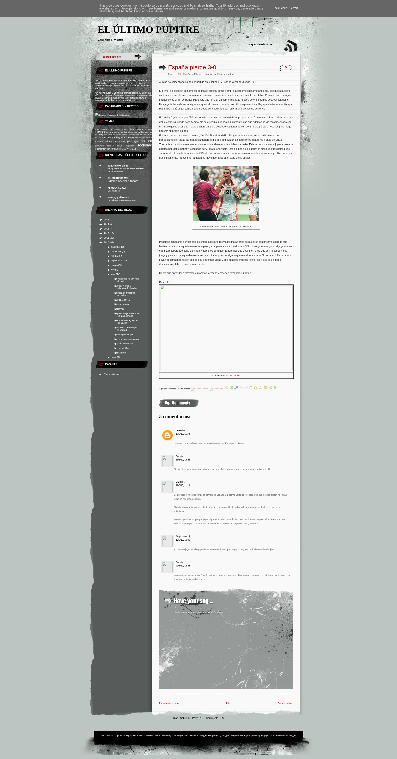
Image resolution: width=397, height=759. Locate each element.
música (111, 137)
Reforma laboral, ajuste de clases (126, 321)
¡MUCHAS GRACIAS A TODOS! (123, 181)
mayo (114, 357)
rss (270, 44)
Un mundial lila (121, 348)
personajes (132, 141)
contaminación (120, 129)
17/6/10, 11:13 (183, 485)
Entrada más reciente (169, 703)
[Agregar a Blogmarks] (275, 389)
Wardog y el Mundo (118, 197)
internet (108, 135)
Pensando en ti (121, 304)
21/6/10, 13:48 (183, 565)
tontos (117, 149)
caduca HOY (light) (118, 165)
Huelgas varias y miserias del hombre (126, 286)
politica (146, 141)
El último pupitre (148, 29)
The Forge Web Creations (185, 735)
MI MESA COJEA (117, 188)
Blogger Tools (268, 735)
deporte (139, 129)
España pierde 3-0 (123, 343)
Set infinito (119, 309)
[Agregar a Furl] (256, 389)
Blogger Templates (209, 735)
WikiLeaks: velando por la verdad (126, 328)
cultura (131, 129)
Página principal (111, 374)
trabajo (123, 149)
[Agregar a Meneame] (227, 389)
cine (110, 129)
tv (128, 149)
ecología (148, 129)
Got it (295, 8)
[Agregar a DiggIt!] (241, 389)
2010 (107, 242)
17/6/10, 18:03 (183, 540)
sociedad (144, 145)
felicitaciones (134, 132)
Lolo (178, 430)
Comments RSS (215, 718)
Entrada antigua (285, 703)
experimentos (120, 132)
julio (113, 269)
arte (97, 129)
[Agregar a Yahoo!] (246, 389)
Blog (175, 718)
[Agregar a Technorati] (232, 389)
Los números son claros (126, 339)
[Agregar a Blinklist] (271, 389)
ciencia (103, 129)
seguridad (130, 146)
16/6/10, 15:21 (183, 459)
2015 (107, 219)
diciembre (116, 247)
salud (119, 146)
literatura (117, 134)
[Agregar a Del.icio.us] (236, 389)
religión (110, 146)
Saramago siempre (123, 334)
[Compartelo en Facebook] (200, 389)
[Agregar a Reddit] (261, 389)
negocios (120, 137)
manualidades (128, 134)
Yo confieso (235, 375)
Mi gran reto (120, 352)
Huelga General (122, 300)
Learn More (280, 8)
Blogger (292, 735)
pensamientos (134, 137)
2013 (107, 228)
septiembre (117, 260)
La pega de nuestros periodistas (124, 293)
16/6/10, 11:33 (183, 434)
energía (109, 132)
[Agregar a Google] (251, 389)
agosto (114, 265)
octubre (115, 256)
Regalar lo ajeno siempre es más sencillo (126, 314)
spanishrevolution (104, 149)
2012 (107, 233)
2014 (107, 224)
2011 (107, 238)
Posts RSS (198, 718)
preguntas (99, 146)
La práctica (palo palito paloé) (122, 200)
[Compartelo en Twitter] (217, 389)
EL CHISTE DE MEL (118, 178)
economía (100, 132)
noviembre (116, 251)
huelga (101, 134)
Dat (177, 456)
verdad (132, 149)
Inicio (228, 703)
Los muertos (114, 191)
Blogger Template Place (233, 735)
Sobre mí (185, 718)
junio (113, 274)
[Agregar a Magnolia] (266, 389)
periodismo (120, 141)
